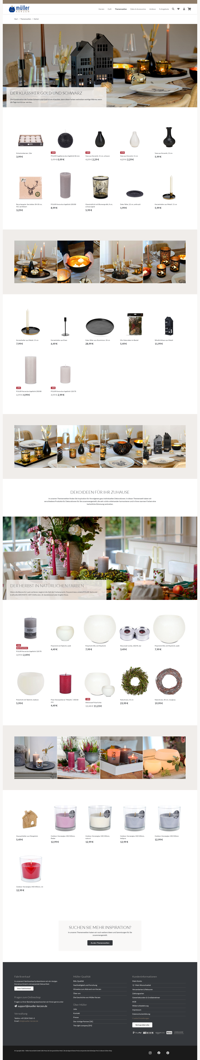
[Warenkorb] (189, 9)
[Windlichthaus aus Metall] (169, 321)
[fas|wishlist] (178, 9)
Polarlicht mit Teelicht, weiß (61, 646)
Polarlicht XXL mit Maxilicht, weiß (167, 646)
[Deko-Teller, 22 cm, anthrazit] (134, 186)
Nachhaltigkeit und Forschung (85, 985)
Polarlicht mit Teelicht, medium (27, 700)
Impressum (136, 1010)
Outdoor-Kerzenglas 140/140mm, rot (29, 887)
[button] (30, 161)
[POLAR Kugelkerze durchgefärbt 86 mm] (65, 134)
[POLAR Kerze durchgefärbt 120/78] (65, 370)
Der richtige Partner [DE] (83, 1021)
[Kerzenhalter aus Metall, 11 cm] (169, 186)
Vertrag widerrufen (142, 1025)
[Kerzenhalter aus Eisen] (65, 321)
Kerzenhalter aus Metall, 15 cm (27, 340)
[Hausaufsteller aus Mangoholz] (30, 817)
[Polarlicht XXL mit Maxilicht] (100, 627)
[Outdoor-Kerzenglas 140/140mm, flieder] (65, 817)
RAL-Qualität (78, 981)
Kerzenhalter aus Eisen (59, 340)
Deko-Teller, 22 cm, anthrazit (130, 204)
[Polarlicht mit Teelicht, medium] (30, 681)
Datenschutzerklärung (141, 1014)
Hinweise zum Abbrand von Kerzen (87, 989)
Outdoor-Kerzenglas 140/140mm (167, 836)
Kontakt (76, 1013)
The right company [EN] (82, 1025)
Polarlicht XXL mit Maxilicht (95, 646)
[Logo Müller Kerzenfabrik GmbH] (19, 9)
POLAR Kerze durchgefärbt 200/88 (63, 204)
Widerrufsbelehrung (140, 1006)
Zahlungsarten (138, 993)
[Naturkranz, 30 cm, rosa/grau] (169, 681)
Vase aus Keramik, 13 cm (163, 153)
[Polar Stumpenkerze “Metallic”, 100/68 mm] (65, 681)
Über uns (77, 993)
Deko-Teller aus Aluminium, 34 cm (97, 340)
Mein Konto (137, 981)
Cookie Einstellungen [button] (140, 1018)
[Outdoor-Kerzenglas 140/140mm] (169, 817)
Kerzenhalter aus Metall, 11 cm (166, 204)
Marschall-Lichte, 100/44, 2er (130, 646)
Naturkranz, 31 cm (126, 700)
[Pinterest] (167, 1052)
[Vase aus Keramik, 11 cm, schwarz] (100, 134)
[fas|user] (184, 9)
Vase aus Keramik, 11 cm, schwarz (97, 156)
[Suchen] (173, 9)
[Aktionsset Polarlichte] (100, 681)
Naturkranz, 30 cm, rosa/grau (165, 700)
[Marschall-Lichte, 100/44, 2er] (134, 627)
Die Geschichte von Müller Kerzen (86, 997)
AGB (134, 1002)
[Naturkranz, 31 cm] (134, 681)
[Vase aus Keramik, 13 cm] (169, 134)
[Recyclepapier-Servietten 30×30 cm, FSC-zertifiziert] (30, 186)
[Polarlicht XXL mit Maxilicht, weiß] (169, 627)
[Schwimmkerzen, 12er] (30, 134)
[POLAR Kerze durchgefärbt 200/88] (65, 186)
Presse (76, 1017)
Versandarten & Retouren (142, 989)
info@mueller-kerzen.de (28, 1021)
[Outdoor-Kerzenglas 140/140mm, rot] (30, 868)
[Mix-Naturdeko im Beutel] (134, 321)
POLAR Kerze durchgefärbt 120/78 (63, 391)
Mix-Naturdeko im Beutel (129, 340)
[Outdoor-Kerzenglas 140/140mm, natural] (100, 817)
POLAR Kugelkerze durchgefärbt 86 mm (65, 156)
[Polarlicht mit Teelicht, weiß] (65, 627)
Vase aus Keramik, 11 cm (129, 156)
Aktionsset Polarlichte (93, 702)
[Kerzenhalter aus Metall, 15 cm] (30, 321)
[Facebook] (158, 1052)
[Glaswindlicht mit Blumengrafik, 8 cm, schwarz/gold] (100, 186)
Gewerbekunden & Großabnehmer (146, 997)
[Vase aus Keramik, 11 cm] (134, 134)
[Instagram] (150, 1052)
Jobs (75, 1009)
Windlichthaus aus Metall (164, 340)
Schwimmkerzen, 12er (24, 153)
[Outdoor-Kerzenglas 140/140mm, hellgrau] (134, 817)
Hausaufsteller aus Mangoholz (27, 836)
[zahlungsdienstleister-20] (159, 1032)
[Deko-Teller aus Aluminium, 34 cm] (100, 321)
